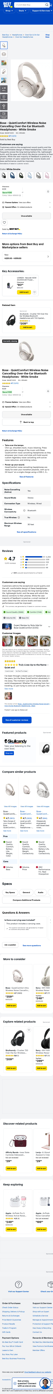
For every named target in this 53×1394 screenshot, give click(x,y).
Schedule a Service (40, 1316)
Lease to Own (7, 1350)
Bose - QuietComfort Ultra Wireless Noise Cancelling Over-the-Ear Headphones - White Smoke (26, 812)
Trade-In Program (9, 1328)
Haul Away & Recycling (42, 1328)
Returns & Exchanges (10, 1316)
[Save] (4, 222)
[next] (48, 685)
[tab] (10, 892)
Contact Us (37, 1332)
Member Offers (39, 1350)
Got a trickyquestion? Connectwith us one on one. (27, 1383)
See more (7, 831)
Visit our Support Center (42, 1307)
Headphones (17, 35)
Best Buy (5, 35)
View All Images (10, 806)
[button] (9, 10)
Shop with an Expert (41, 1311)
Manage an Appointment (43, 1320)
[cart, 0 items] (50, 5)
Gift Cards (6, 1332)
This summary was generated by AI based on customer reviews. (26, 606)
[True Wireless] (19, 517)
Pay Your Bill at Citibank (11, 1346)
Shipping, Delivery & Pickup (13, 1311)
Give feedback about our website (37, 1372)
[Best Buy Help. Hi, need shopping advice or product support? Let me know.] (45, 1383)
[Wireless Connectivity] (24, 510)
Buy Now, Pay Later (10, 1354)
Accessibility (6, 1380)
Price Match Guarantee (11, 1320)
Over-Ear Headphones (24, 37)
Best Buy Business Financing (13, 1358)
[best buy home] (8, 5)
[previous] (4, 685)
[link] (17, 720)
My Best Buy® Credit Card (12, 1342)
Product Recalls (8, 1324)
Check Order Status (10, 1307)
